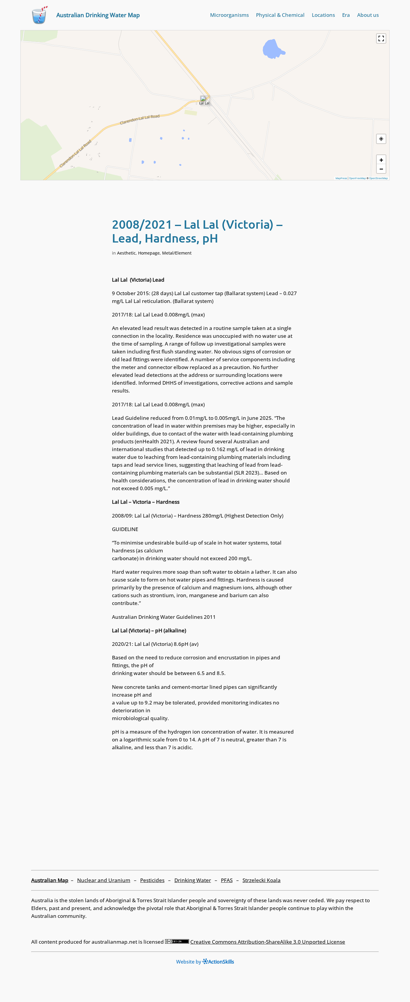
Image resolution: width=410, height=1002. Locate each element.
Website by (205, 961)
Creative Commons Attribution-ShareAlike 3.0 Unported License (267, 941)
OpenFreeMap (357, 178)
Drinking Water (192, 880)
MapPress (341, 178)
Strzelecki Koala (262, 880)
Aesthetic (126, 253)
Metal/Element (176, 253)
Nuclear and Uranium (103, 880)
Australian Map (49, 880)
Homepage (149, 253)
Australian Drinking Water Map (98, 15)
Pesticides (152, 880)
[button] (205, 100)
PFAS (227, 880)
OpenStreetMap (378, 178)
